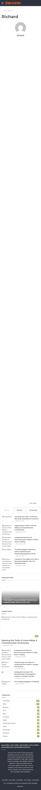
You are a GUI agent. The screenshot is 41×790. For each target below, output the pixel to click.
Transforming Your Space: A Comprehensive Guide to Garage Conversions (26, 664)
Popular (6, 510)
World (4, 704)
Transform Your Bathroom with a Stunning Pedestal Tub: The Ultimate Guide (27, 561)
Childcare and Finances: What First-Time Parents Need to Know (20, 52)
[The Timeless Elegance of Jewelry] (7, 684)
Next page (33, 503)
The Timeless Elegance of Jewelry (26, 682)
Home (5, 10)
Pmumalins (6, 701)
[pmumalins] (13, 3)
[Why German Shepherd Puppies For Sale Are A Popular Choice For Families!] (20, 321)
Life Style (6, 46)
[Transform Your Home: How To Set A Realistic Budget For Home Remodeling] (20, 364)
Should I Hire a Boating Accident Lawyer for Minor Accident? (19, 429)
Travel (5, 267)
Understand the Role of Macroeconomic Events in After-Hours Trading (27, 540)
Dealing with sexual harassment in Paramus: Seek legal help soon (19, 229)
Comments (33, 510)
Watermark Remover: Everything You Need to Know (19, 166)
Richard (20, 35)
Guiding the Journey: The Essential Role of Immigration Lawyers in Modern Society (25, 674)
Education (6, 733)
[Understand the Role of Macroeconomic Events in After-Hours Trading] (7, 542)
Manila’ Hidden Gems (17, 270)
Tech (4, 159)
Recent (19, 510)
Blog (4, 299)
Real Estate (6, 730)
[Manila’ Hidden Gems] (20, 277)
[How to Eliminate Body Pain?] (20, 129)
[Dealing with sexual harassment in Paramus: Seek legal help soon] (20, 242)
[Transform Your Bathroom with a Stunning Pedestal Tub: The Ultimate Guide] (7, 564)
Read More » (8, 95)
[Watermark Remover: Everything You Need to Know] (20, 188)
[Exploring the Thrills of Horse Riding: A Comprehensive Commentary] (7, 530)
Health (5, 105)
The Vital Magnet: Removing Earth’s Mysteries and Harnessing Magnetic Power (25, 552)
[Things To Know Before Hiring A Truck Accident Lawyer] (20, 481)
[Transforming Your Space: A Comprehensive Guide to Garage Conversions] (7, 665)
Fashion (5, 736)
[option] (20, 593)
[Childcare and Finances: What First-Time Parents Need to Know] (20, 73)
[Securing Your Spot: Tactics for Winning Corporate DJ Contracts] (7, 519)
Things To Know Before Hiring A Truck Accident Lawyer (19, 469)
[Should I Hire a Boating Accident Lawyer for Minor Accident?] (20, 441)
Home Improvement (8, 343)
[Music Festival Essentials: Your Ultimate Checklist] (20, 401)
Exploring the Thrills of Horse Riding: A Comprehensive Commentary (25, 528)
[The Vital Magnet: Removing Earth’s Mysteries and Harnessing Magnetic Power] (7, 552)
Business (5, 707)
